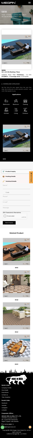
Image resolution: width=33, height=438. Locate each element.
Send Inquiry (9, 222)
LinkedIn (4, 410)
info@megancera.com (9, 427)
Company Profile (6, 388)
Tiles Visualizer (6, 397)
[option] (16, 139)
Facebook (4, 403)
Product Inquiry (11, 171)
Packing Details (11, 176)
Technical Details (11, 181)
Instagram (4, 407)
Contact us (5, 395)
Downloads (5, 390)
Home (3, 15)
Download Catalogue (11, 84)
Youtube (4, 405)
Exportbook (5, 392)
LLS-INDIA (23, 434)
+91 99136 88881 (7, 424)
